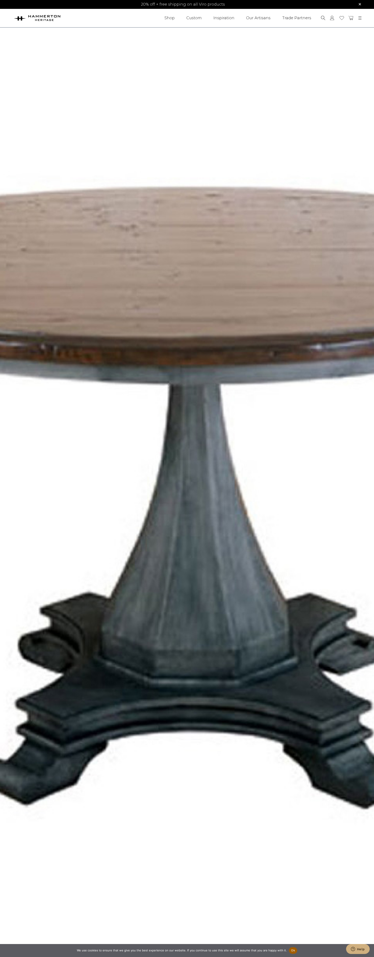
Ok (293, 950)
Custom (194, 18)
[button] (350, 18)
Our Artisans (258, 18)
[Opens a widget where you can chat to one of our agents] (358, 949)
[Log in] (332, 18)
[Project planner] (341, 18)
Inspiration (223, 18)
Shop (169, 18)
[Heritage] (49, 18)
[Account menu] (332, 18)
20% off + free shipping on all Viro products (183, 4)
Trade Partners (296, 18)
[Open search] (323, 18)
